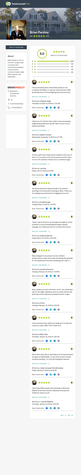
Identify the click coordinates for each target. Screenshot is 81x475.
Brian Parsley (39, 32)
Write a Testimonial (16, 47)
